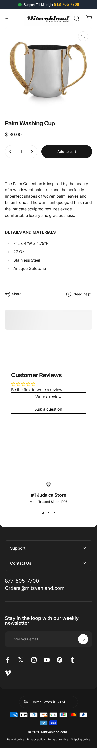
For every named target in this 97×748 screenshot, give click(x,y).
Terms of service (58, 739)
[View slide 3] (54, 513)
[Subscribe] (83, 639)
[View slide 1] (43, 513)
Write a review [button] (48, 396)
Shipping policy (80, 739)
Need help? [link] (82, 294)
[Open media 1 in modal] (83, 36)
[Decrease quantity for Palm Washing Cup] (10, 151)
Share (16, 294)
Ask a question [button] (48, 409)
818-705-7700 (66, 4)
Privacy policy (36, 739)
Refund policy (15, 739)
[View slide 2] (48, 513)
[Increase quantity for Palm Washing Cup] (32, 151)
